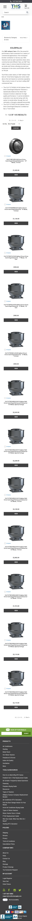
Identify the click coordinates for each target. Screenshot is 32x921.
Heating (5, 749)
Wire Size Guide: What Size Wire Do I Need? (14, 820)
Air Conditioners (7, 746)
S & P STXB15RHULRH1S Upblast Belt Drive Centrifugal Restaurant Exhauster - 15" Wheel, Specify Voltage (16, 693)
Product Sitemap (8, 867)
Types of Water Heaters (10, 810)
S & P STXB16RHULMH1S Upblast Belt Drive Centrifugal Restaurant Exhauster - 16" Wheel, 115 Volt (16, 596)
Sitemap (5, 864)
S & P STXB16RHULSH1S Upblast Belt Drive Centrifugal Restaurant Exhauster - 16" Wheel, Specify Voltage (16, 403)
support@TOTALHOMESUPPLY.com (12, 896)
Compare (16, 128)
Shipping (5, 833)
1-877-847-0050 (8, 894)
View (16, 175)
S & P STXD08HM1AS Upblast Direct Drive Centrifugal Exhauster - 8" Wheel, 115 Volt (16, 209)
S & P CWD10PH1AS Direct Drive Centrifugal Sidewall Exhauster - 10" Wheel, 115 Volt (16, 161)
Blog (4, 861)
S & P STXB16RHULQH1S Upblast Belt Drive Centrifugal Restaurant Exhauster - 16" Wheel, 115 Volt (16, 500)
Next (21, 120)
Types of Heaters (8, 792)
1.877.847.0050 (17, 1)
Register (9, 878)
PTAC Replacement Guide (11, 816)
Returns (5, 835)
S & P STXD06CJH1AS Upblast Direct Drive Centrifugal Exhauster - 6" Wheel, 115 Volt (16, 354)
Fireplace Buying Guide (10, 786)
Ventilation (6, 763)
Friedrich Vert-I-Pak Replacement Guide (15, 778)
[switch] (5, 900)
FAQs (4, 856)
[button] (16, 38)
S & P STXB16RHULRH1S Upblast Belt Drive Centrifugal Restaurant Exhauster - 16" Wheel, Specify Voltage (16, 451)
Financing (5, 783)
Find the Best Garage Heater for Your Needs (14, 804)
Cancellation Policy (9, 844)
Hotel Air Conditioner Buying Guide (13, 807)
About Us (5, 853)
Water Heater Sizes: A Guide (11, 813)
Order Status (7, 884)
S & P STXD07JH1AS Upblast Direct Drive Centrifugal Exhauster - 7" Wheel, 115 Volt (16, 258)
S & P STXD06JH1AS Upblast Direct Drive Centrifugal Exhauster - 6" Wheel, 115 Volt (16, 306)
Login (4, 878)
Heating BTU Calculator (10, 824)
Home (2, 16)
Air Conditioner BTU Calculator (12, 800)
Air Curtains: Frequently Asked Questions (15, 781)
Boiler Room (6, 752)
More (4, 766)
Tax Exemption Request (10, 870)
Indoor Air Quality (8, 760)
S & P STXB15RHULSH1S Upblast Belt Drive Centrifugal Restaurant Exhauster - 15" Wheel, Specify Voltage (16, 645)
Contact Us (6, 858)
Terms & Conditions (9, 841)
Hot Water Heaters (9, 755)
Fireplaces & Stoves (9, 758)
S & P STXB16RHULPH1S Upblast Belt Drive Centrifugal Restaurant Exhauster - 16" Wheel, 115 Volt (16, 548)
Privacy (5, 838)
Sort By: (5, 124)
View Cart (6, 881)
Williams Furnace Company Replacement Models (15, 796)
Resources (6, 789)
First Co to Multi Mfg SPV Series (13, 775)
